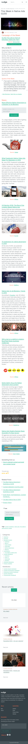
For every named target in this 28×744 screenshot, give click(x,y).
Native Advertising (9, 548)
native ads (16, 526)
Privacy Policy (16, 712)
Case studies (8, 544)
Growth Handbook (8, 573)
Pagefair (12, 295)
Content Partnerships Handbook (11, 570)
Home (2, 8)
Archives (6, 538)
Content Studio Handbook (10, 569)
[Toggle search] (22, 2)
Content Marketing (8, 554)
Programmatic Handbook (10, 575)
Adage (16, 152)
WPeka (16, 199)
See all (14, 590)
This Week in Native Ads (10, 8)
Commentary (7, 551)
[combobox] (15, 2)
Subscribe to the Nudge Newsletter (12, 512)
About (2, 710)
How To (7, 557)
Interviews (7, 546)
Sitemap (14, 713)
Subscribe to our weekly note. (8, 109)
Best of (6, 543)
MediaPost (16, 425)
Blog (4, 8)
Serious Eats (16, 42)
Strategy (7, 560)
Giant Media (16, 454)
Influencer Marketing (9, 562)
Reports (7, 549)
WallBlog (16, 285)
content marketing (9, 526)
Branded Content (8, 540)
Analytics (6, 537)
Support (14, 708)
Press (14, 710)
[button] (25, 2)
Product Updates (8, 563)
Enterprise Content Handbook (11, 572)
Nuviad (16, 236)
